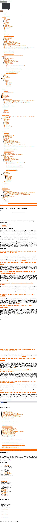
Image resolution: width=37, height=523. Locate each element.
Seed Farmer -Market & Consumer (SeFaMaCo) (8, 433)
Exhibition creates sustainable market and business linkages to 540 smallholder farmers (17, 272)
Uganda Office (3, 490)
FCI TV (3, 78)
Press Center (6, 22)
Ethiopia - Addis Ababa (5, 513)
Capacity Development (8, 62)
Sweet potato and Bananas (9, 54)
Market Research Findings (9, 36)
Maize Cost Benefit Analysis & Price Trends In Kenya (13, 55)
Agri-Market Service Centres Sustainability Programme (9, 438)
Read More (24, 260)
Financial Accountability (8, 26)
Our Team (6, 24)
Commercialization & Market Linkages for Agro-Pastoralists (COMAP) (11, 416)
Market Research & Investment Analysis (11, 61)
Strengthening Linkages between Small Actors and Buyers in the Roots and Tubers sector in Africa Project (16, 444)
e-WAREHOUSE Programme (6, 419)
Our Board (6, 21)
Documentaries (9, 83)
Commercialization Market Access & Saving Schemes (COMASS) (10, 415)
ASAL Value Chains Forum (8, 92)
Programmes (6, 59)
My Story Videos (9, 86)
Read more (18, 303)
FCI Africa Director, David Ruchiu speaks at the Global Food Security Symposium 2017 (19, 100)
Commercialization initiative (9, 105)
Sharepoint (6, 110)
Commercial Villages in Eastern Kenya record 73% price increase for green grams (16, 370)
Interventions (6, 403)
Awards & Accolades (7, 27)
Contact (3, 94)
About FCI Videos (9, 82)
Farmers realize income (10, 66)
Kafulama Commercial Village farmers (13, 71)
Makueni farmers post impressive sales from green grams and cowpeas (18, 359)
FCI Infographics (7, 35)
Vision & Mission (7, 19)
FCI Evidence (4, 31)
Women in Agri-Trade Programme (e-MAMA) (8, 418)
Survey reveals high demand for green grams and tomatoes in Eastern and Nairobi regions (18, 251)
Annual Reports (7, 25)
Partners (3, 74)
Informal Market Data (8, 38)
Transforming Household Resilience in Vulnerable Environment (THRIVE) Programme (13, 445)
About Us (4, 17)
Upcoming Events (5, 12)
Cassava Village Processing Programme (7, 412)
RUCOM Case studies (6, 96)
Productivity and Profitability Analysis (11, 42)
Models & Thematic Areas (8, 58)
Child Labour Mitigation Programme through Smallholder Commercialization (12, 414)
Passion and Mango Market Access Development (9, 428)
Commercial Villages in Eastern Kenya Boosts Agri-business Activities (17, 295)
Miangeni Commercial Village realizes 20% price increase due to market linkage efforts (18, 381)
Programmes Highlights (8, 63)
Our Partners (6, 76)
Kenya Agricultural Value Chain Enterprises (8, 425)
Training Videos (9, 84)
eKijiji (5, 30)
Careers (5, 29)
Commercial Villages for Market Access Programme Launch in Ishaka (16, 101)
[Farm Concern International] (5, 0)
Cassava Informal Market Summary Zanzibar (12, 43)
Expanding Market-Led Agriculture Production (8, 420)
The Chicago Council (8, 99)
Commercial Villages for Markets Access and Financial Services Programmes (12, 437)
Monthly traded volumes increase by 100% (13, 68)
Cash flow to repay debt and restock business (14, 70)
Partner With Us (7, 77)
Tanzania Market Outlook (9, 50)
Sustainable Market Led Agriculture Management (8, 434)
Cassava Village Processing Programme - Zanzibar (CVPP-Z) (10, 413)
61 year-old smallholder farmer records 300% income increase (18, 392)
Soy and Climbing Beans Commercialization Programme (10, 435)
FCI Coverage (6, 23)
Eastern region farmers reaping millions (13, 67)
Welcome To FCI (5, 95)
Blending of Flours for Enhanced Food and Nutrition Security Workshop (17, 102)
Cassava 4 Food (5, 107)
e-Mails (5, 111)
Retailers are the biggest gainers (10, 46)
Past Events (6, 91)
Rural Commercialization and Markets (7, 430)
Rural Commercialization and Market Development (9, 432)
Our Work (4, 56)
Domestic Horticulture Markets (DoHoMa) (8, 417)
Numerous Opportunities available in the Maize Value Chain (15, 45)
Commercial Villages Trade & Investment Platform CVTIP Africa (10, 447)
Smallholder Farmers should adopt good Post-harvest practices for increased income (19, 47)
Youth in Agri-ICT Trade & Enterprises (7, 426)
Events (3, 89)
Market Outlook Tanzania (9, 52)
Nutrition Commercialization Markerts (7, 427)
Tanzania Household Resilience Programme (8, 436)
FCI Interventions (4, 446)
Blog (3, 93)
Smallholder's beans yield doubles (12, 72)
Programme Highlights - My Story (10, 60)
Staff (3, 108)
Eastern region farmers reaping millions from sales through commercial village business (17, 349)
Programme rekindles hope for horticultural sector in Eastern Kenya (18, 263)
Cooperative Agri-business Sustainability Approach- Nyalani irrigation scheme (12, 443)
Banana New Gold (7, 53)
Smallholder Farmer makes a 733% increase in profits (15, 65)
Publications (6, 34)
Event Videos (8, 85)
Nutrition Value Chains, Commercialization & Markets (9, 429)
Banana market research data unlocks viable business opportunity (16, 48)
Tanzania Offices (4, 502)
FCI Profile (6, 20)
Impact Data (6, 39)
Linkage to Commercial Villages (11, 73)
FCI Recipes (6, 40)
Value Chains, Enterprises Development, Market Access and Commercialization (13, 431)
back (5, 13)
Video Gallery (6, 80)
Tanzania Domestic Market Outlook (10, 49)
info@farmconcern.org (7, 473)
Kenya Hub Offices (4, 481)
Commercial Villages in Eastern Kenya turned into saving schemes (16, 283)
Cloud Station (6, 112)
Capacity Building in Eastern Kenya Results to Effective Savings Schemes (16, 306)
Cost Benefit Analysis (8, 37)
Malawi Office (3, 493)
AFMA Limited (6, 28)
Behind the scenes (7, 87)
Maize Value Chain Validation (9, 44)
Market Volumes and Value (9, 41)
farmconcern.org (7, 472)
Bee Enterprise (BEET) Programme (7, 411)
